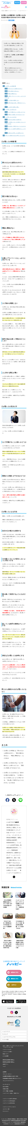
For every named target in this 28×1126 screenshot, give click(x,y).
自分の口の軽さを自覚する (13, 119)
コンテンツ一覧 (6, 1109)
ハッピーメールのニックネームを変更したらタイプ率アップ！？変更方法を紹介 (20, 905)
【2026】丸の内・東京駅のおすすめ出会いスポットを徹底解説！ (7, 925)
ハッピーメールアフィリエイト (9, 1106)
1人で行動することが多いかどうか (15, 112)
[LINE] (20, 800)
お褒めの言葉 (5, 1088)
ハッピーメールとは (7, 1049)
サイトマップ (5, 1111)
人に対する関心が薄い (12, 107)
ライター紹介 (5, 1039)
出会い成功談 (5, 1086)
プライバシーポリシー (7, 1074)
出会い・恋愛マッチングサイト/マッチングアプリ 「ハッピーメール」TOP (13, 1046)
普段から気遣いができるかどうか (15, 114)
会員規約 (4, 1071)
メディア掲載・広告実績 (8, 1091)
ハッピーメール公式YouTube (9, 1103)
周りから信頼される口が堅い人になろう (14, 135)
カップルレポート (6, 1084)
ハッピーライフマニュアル (8, 1036)
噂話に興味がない (11, 93)
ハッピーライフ (22, 10)
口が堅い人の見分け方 (9, 109)
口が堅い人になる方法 (9, 117)
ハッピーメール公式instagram (9, 1100)
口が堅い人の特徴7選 (9, 86)
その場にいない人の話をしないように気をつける (15, 122)
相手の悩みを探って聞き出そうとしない (15, 103)
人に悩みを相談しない (12, 100)
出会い (11, 20)
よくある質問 (5, 1056)
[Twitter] (14, 800)
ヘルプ (4, 1066)
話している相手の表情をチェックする (15, 129)
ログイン (14, 984)
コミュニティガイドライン (8, 1080)
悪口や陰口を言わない (12, 91)
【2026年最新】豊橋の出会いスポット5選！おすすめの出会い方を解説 (7, 904)
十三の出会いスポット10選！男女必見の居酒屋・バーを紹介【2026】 (20, 925)
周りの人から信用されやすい (13, 88)
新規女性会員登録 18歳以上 (8, 1059)
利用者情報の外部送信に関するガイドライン (12, 1078)
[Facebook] (7, 800)
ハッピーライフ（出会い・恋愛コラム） (11, 1093)
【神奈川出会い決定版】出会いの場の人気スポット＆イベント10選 (20, 944)
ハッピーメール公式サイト (13, 873)
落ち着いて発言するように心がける (15, 126)
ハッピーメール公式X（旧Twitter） (10, 1098)
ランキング (5, 1034)
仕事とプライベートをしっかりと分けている (15, 96)
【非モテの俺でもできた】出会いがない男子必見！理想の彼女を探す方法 (7, 944)
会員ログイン (5, 1064)
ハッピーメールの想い (7, 1051)
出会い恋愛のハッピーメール (9, 10)
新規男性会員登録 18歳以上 (8, 1062)
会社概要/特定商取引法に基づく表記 (10, 1076)
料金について (5, 1053)
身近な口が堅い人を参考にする (14, 133)
